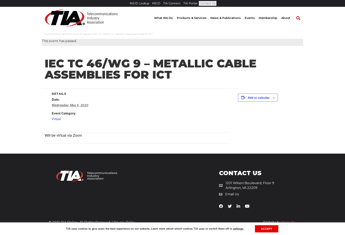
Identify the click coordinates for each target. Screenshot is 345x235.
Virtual (56, 119)
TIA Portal (190, 3)
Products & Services (191, 18)
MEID (156, 3)
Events (250, 18)
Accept (266, 228)
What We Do (163, 18)
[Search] (296, 18)
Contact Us (207, 3)
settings (238, 229)
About (285, 18)
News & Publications (225, 18)
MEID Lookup (139, 3)
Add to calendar (259, 98)
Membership (268, 18)
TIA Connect (171, 3)
